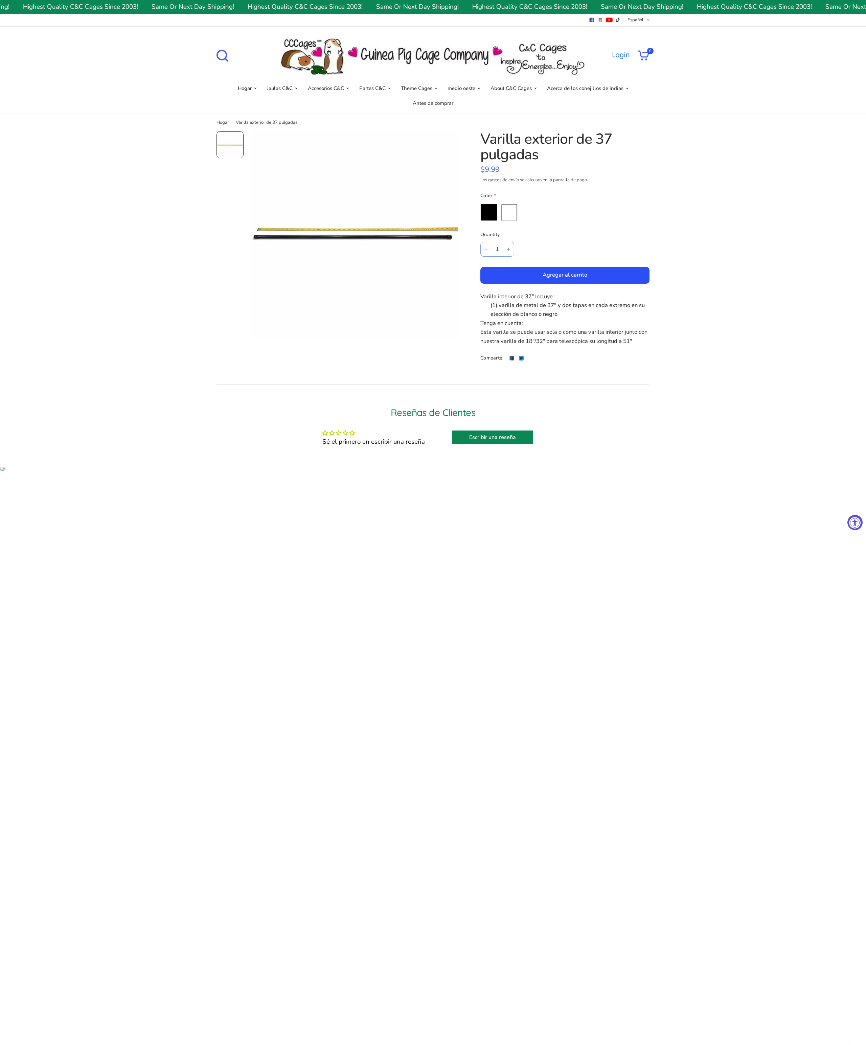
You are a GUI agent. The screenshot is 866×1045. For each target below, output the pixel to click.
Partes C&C (372, 88)
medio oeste (461, 88)
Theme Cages (416, 88)
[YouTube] (609, 20)
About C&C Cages (511, 88)
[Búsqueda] (224, 56)
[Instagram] (600, 20)
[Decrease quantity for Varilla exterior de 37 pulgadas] (486, 249)
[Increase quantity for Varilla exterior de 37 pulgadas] (508, 249)
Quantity (490, 234)
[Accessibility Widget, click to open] (855, 522)
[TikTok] (618, 20)
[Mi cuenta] (620, 55)
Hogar (245, 88)
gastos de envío (503, 180)
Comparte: (492, 358)
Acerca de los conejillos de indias (585, 88)
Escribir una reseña (492, 437)
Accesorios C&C (326, 88)
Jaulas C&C (280, 88)
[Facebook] (591, 20)
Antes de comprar (433, 103)
